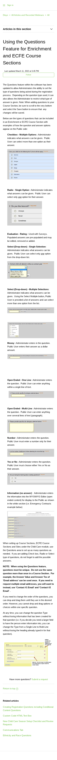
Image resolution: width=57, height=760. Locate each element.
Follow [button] (28, 75)
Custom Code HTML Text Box (17, 715)
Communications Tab (13, 730)
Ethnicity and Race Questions (17, 735)
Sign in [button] (10, 5)
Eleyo (5, 15)
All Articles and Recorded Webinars (27, 15)
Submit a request (40, 679)
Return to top (9, 688)
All (48, 15)
